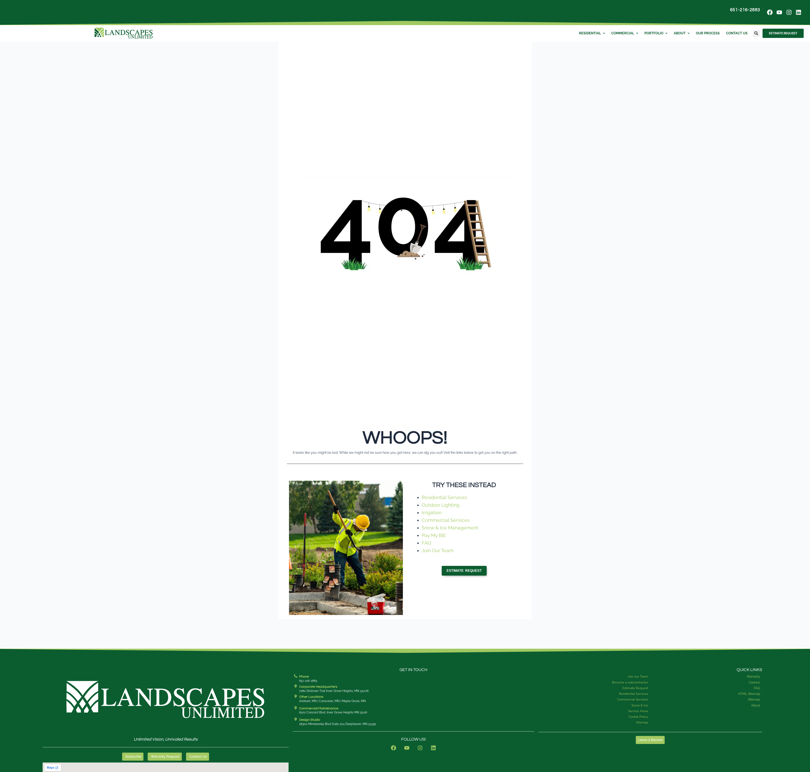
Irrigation (431, 512)
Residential (590, 33)
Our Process (708, 33)
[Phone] (295, 676)
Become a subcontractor (630, 682)
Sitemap (642, 722)
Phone (304, 676)
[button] (756, 33)
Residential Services (444, 497)
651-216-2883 (745, 10)
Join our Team (638, 676)
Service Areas (638, 711)
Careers (754, 682)
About (680, 33)
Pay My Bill (434, 535)
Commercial (622, 33)
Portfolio (653, 33)
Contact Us (737, 33)
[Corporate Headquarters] (295, 686)
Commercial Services (446, 520)
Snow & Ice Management (450, 527)
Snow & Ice (640, 705)
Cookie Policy (638, 717)
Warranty (753, 676)
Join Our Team (438, 550)
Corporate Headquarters (318, 686)
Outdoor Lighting (440, 505)
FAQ (426, 543)
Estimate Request (635, 688)
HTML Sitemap (749, 694)
